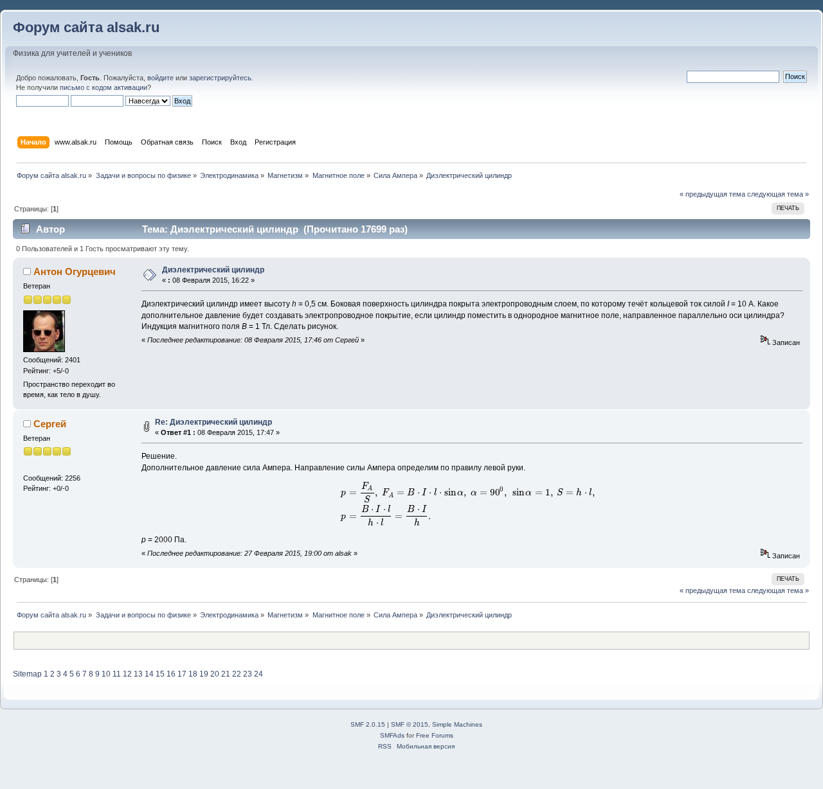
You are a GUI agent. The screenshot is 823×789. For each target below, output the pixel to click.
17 (181, 673)
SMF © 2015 (409, 724)
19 (203, 673)
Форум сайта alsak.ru (86, 27)
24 (258, 673)
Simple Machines (457, 724)
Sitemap (27, 673)
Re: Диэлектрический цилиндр (213, 422)
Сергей (49, 423)
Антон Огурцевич (74, 271)
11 (117, 673)
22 (236, 673)
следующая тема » (778, 194)
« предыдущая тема (712, 194)
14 (149, 673)
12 (127, 673)
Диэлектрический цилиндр (213, 269)
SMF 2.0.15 (367, 724)
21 (225, 673)
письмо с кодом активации (103, 87)
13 (138, 673)
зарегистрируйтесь (220, 78)
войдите (160, 78)
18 (192, 673)
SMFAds (392, 735)
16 (171, 673)
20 (214, 673)
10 (106, 673)
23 (247, 673)
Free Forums (434, 735)
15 (160, 673)
